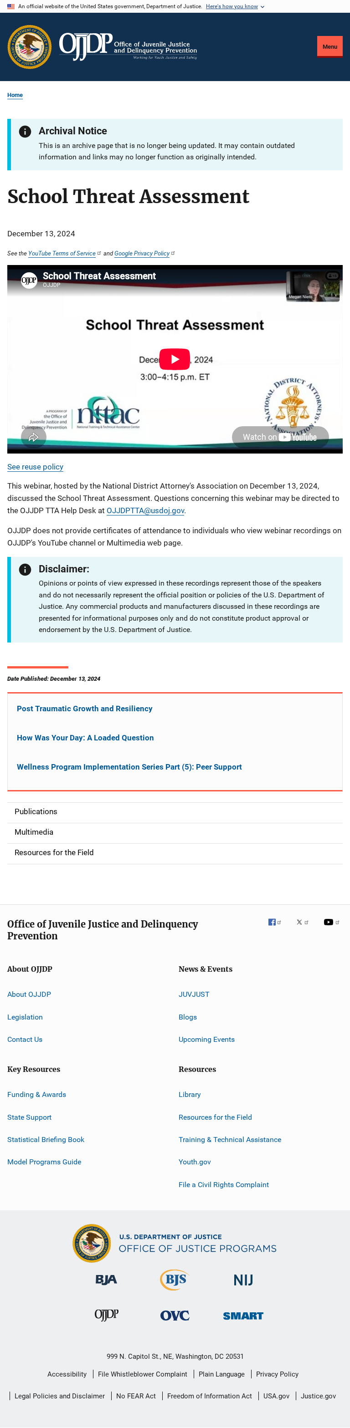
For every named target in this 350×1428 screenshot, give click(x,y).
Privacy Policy (277, 1374)
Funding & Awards (36, 1094)
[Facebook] (278, 928)
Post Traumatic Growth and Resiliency (85, 708)
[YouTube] (333, 928)
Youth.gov (195, 1162)
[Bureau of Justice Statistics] (175, 1292)
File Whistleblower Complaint (142, 1374)
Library (190, 1094)
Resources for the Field (215, 1116)
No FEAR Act (136, 1396)
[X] (306, 928)
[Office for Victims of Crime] (175, 1322)
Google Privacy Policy (142, 253)
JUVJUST (194, 994)
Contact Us (24, 1039)
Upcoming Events (207, 1039)
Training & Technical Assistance (230, 1139)
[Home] (128, 47)
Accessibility (67, 1374)
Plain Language (222, 1374)
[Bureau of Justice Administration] (106, 1287)
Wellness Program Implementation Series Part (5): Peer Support (129, 766)
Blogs (188, 1016)
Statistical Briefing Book (45, 1139)
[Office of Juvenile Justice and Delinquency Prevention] (106, 1323)
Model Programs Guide (44, 1162)
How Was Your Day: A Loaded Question (85, 737)
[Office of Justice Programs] (29, 47)
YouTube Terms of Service (62, 253)
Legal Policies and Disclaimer (60, 1396)
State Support (29, 1116)
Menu (330, 46)
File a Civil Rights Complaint (224, 1184)
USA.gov (276, 1396)
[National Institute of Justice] (243, 1287)
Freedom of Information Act (209, 1396)
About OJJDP (29, 994)
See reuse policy (35, 466)
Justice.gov (318, 1396)
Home (15, 95)
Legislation (25, 1016)
